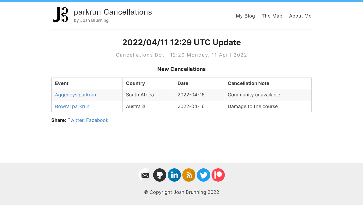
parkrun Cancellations (113, 11)
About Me (300, 15)
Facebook (97, 120)
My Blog (245, 15)
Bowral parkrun (72, 106)
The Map (272, 15)
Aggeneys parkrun (75, 94)
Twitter (75, 120)
